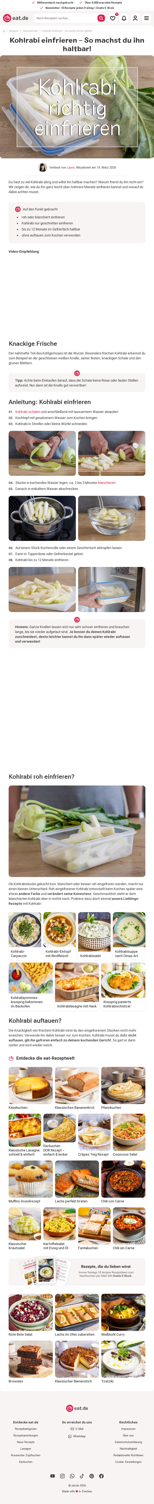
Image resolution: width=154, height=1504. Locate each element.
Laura (70, 167)
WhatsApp (79, 1436)
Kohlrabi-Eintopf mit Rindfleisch (58, 954)
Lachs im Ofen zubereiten (74, 1334)
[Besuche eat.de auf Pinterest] (92, 1476)
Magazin (14, 30)
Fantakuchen (88, 1248)
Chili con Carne (112, 1201)
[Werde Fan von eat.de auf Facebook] (101, 1476)
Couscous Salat (125, 1154)
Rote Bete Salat (20, 1334)
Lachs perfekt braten (71, 1201)
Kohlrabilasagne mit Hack (77, 1006)
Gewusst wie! (30, 30)
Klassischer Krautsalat (18, 1246)
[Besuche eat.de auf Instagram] (62, 1476)
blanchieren (107, 483)
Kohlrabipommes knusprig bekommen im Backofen (27, 1002)
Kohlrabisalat (90, 956)
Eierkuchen (25, 1462)
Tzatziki (107, 1381)
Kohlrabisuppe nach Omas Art (126, 954)
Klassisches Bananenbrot (74, 1108)
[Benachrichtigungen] (123, 18)
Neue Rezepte (26, 1442)
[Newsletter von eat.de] (77, 1272)
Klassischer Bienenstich (73, 1381)
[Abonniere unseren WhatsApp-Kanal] (72, 1476)
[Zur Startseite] (15, 18)
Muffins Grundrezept (24, 1201)
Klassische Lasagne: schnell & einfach (24, 1152)
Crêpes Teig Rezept (93, 1154)
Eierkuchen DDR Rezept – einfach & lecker (55, 1150)
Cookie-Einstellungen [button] (128, 1462)
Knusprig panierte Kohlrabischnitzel (117, 1004)
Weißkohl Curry (113, 1334)
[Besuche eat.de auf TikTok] (82, 1476)
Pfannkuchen (111, 1108)
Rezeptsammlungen (25, 1435)
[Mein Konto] (135, 18)
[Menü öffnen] (146, 18)
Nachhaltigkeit (128, 1448)
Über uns (128, 1435)
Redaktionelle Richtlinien (128, 1455)
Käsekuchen (18, 1108)
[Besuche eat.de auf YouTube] (53, 1476)
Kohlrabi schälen (27, 412)
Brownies (16, 1381)
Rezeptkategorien (26, 1429)
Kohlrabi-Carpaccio (19, 954)
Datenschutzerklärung (128, 1442)
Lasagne (25, 1448)
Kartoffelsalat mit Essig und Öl (55, 1246)
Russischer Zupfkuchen (25, 1455)
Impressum (128, 1429)
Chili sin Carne (123, 1248)
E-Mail (79, 1429)
